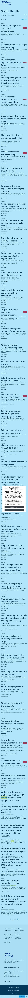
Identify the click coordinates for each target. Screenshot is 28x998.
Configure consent (14, 507)
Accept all (14, 510)
